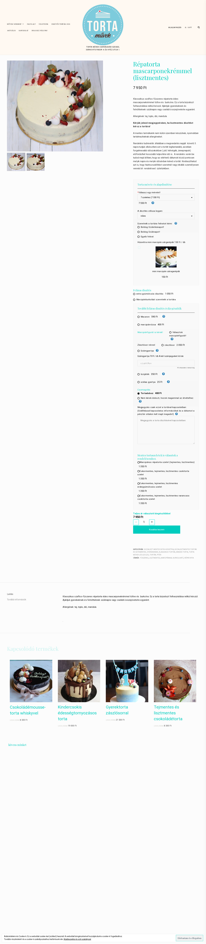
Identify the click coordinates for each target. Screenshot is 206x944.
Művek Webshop (14, 24)
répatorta (189, 558)
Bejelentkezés (174, 27)
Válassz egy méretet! (148, 192)
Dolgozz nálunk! (40, 30)
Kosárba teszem (156, 529)
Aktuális (11, 30)
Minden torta (182, 552)
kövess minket (17, 745)
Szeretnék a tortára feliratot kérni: (155, 223)
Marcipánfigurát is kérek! (150, 332)
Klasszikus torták (167, 552)
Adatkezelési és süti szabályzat (77, 939)
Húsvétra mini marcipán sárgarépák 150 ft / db (161, 242)
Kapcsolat (23, 30)
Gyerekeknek (152, 552)
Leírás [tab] (10, 594)
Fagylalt (31, 24)
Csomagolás (143, 389)
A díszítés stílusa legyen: (150, 211)
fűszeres (144, 558)
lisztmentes (154, 558)
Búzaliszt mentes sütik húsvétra (159, 549)
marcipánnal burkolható (172, 558)
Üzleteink (43, 24)
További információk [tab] (16, 599)
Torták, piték (155, 555)
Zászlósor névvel (146, 344)
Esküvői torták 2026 (61, 24)
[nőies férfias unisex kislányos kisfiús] (166, 216)
